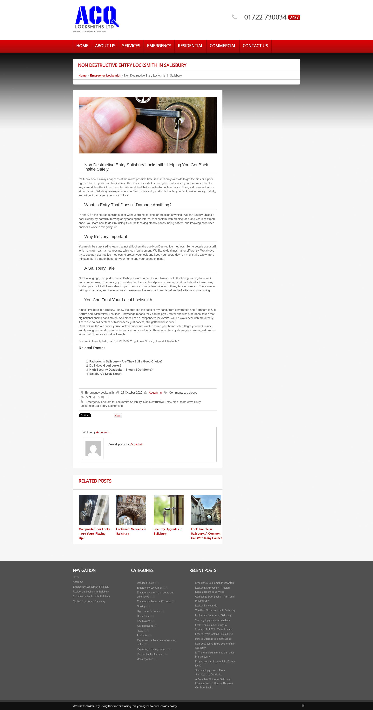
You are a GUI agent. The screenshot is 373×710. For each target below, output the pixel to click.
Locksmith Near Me (206, 605)
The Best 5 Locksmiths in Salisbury (215, 610)
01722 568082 (123, 341)
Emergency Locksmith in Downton (214, 582)
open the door (131, 286)
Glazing (141, 606)
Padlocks (142, 635)
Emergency (159, 45)
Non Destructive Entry (157, 401)
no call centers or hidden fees (110, 322)
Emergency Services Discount (154, 601)
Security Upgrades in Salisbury (212, 620)
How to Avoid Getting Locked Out (214, 633)
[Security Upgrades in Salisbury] (169, 510)
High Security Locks (148, 611)
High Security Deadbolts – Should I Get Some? (121, 369)
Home (82, 45)
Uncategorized (145, 659)
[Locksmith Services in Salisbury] (132, 510)
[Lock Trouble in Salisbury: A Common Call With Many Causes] (206, 510)
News (140, 630)
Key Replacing (145, 625)
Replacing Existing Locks (151, 649)
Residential (190, 45)
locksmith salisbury (129, 401)
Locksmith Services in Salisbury (213, 615)
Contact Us (255, 45)
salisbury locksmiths (109, 405)
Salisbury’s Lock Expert (105, 373)
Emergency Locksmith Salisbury (91, 586)
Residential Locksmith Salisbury (91, 591)
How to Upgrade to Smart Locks (213, 638)
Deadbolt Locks (145, 582)
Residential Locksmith (149, 654)
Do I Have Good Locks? (105, 365)
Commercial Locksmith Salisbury (91, 596)
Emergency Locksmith (105, 75)
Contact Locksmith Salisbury (89, 601)
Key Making (143, 620)
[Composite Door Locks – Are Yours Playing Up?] (94, 510)
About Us (105, 45)
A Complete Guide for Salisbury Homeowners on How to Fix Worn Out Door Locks (214, 683)
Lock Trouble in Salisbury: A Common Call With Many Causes (206, 533)
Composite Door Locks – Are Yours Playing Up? (94, 533)
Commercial (223, 45)
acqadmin (155, 392)
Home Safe (143, 616)
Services (131, 45)
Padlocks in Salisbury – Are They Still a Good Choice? (126, 361)
